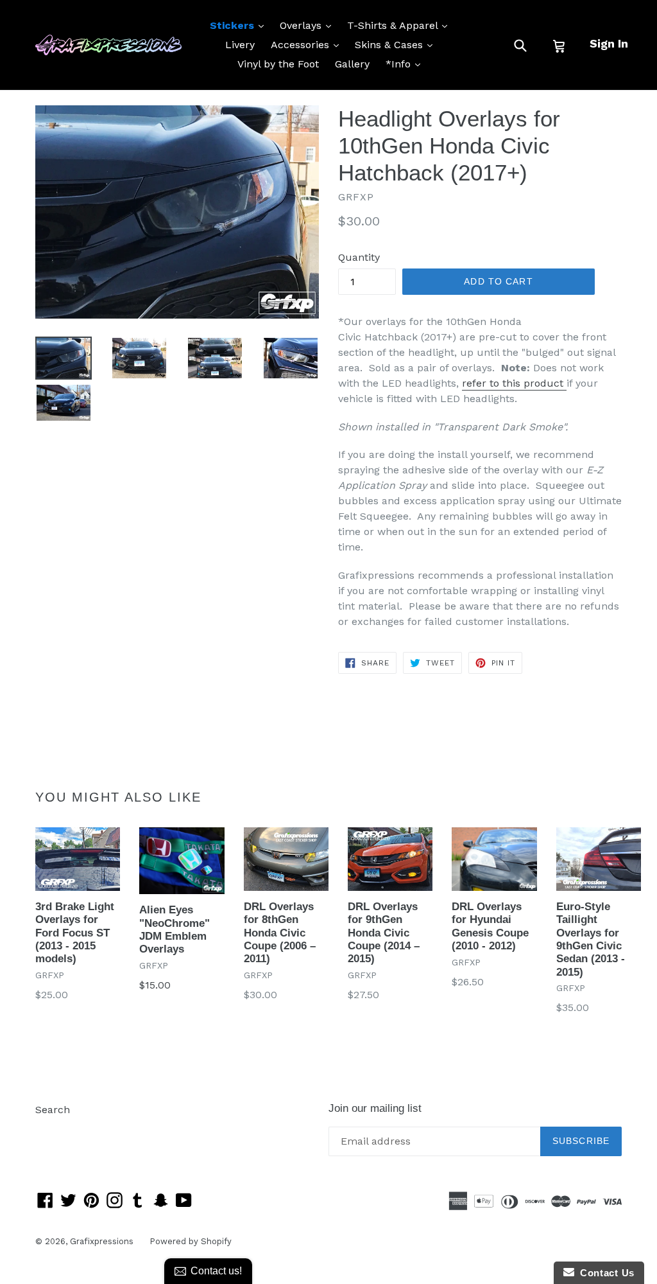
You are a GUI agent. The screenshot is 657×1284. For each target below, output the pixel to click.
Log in (50, 1129)
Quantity (359, 257)
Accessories (308, 44)
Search (52, 1110)
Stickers (240, 25)
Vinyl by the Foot (278, 64)
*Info (406, 63)
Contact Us (604, 1272)
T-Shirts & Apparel (400, 25)
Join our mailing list (375, 1108)
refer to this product (514, 383)
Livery (240, 45)
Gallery (352, 64)
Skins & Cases (397, 44)
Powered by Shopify (190, 1241)
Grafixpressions (101, 1241)
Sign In (609, 43)
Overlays (308, 25)
